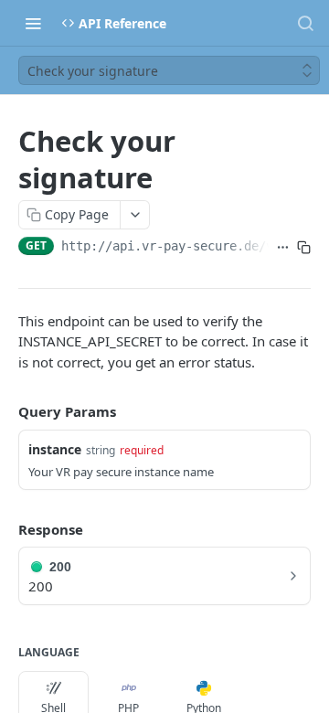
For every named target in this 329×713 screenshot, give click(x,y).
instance (54, 449)
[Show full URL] (283, 248)
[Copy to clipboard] (304, 248)
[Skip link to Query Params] (5, 411)
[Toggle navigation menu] (33, 22)
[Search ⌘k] (305, 22)
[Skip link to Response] (5, 529)
